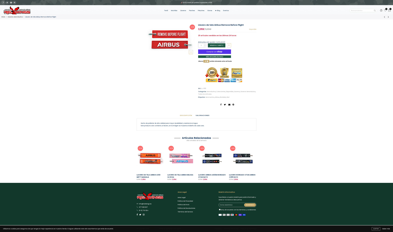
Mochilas (174, 11)
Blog (218, 11)
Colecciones (220, 92)
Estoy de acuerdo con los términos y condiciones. (238, 210)
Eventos (226, 11)
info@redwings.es (145, 204)
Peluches (201, 11)
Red (228, 97)
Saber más (386, 229)
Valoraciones (202, 115)
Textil (166, 11)
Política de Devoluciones (186, 208)
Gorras (209, 11)
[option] (150, 163)
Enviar (375, 10)
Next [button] (256, 162)
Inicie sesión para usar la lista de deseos (229, 45)
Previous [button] (136, 162)
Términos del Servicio (185, 212)
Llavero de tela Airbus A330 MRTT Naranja (148, 176)
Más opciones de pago (214, 57)
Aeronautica (210, 97)
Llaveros (183, 11)
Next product (388, 17)
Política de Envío (183, 205)
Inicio (3, 17)
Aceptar (376, 229)
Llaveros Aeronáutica (15, 17)
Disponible (229, 92)
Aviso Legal (181, 197)
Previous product (383, 17)
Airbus (217, 97)
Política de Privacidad (185, 201)
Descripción (186, 115)
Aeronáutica (211, 92)
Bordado (223, 97)
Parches (192, 11)
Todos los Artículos (205, 94)
